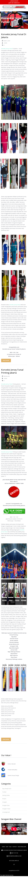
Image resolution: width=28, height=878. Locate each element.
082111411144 (14, 853)
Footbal (4, 792)
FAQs (10, 846)
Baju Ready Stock (6, 788)
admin (5, 43)
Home (3, 846)
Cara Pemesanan (22, 846)
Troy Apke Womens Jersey (6, 875)
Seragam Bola (5, 805)
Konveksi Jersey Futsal (6, 48)
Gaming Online (6, 795)
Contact (14, 846)
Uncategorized (6, 812)
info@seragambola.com (15, 856)
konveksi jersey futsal (14, 304)
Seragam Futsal (6, 808)
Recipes (4, 798)
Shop (7, 846)
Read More (6, 360)
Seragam (4, 802)
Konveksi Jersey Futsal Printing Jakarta (12, 371)
